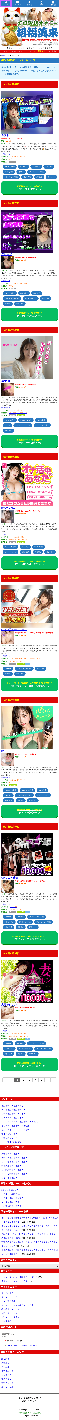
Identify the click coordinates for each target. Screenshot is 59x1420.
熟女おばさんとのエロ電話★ (14, 1158)
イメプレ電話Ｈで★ (10, 1202)
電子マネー (51, 177)
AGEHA (6, 381)
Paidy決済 (49, 166)
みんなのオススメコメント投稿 (15, 1130)
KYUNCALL (8, 507)
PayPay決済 (9, 172)
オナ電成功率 (7, 1371)
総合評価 (5, 1359)
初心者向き (6, 1375)
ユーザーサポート (9, 1387)
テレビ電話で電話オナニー (13, 1109)
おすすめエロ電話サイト (12, 1117)
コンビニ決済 (38, 547)
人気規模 (5, 1363)
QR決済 (21, 172)
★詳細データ (5, 154)
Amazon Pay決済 (10, 547)
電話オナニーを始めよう (12, 1105)
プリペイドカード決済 (43, 922)
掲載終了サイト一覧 (10, 1309)
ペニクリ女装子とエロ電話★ (14, 1174)
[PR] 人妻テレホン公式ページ (29, 1064)
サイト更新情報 (8, 1301)
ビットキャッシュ (30, 298)
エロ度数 (5, 1367)
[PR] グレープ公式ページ (30, 314)
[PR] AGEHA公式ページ (29, 441)
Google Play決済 (25, 420)
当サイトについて (9, 1297)
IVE (3, 751)
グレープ (6, 254)
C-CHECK (23, 166)
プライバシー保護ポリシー (13, 1317)
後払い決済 (27, 177)
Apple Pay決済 (10, 166)
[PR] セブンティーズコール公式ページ (29, 684)
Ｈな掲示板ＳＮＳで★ (11, 1206)
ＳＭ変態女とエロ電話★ (12, 1170)
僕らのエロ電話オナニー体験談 (15, 1126)
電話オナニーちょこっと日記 (14, 1281)
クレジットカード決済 (36, 172)
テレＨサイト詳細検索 (11, 1142)
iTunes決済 (36, 166)
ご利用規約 (6, 1321)
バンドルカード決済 (11, 177)
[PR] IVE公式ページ (29, 811)
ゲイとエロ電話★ (9, 1178)
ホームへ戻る (7, 1293)
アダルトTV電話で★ (10, 1194)
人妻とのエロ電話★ (10, 1154)
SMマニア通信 (9, 877)
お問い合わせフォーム (11, 1313)
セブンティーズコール (14, 629)
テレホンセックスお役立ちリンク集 (17, 1305)
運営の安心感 (7, 1383)
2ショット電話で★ (10, 1190)
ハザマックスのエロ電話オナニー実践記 (19, 1121)
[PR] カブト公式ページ (29, 187)
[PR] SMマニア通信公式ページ (29, 937)
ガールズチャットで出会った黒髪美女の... (23, 1346)
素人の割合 (6, 1379)
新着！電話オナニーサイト (13, 1113)
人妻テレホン (9, 1004)
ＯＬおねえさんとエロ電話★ (14, 1162)
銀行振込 (39, 177)
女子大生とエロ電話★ (11, 1166)
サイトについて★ (9, 1134)
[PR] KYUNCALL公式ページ (30, 562)
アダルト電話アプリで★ (12, 1198)
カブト (5, 135)
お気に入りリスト (9, 1138)
